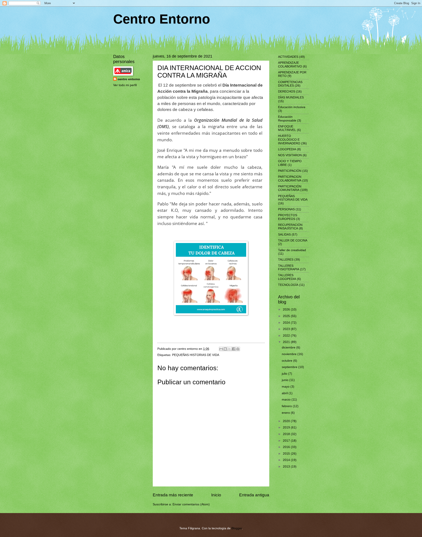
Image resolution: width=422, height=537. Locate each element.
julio (285, 373)
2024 (287, 322)
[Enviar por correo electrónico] (221, 349)
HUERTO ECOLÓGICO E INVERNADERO (289, 139)
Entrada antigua (254, 495)
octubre (287, 360)
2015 (287, 453)
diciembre (289, 347)
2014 (287, 460)
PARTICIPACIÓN (289, 170)
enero (286, 412)
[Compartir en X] (229, 349)
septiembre (290, 367)
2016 (287, 447)
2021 (287, 342)
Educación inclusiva (291, 107)
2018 (287, 434)
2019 (287, 427)
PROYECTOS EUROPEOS (287, 217)
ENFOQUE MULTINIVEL (287, 128)
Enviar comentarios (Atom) (191, 504)
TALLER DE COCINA (292, 240)
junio (285, 380)
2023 (287, 329)
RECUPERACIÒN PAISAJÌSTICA (290, 226)
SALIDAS (284, 234)
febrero (287, 406)
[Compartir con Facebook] (233, 349)
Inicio (216, 495)
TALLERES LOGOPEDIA (287, 277)
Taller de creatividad (292, 250)
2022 (287, 335)
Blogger (236, 528)
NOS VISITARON (290, 155)
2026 (287, 309)
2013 (287, 466)
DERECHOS (286, 91)
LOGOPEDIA (287, 149)
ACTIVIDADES (288, 56)
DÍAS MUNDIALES (291, 97)
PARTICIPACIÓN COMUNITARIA (289, 188)
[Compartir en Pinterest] (238, 349)
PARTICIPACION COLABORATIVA (289, 178)
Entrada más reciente (173, 495)
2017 (287, 440)
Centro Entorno (161, 19)
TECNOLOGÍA (288, 285)
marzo (286, 399)
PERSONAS (286, 209)
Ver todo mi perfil (125, 85)
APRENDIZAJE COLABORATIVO (290, 64)
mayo (286, 386)
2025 (287, 316)
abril (285, 393)
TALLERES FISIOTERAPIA (288, 267)
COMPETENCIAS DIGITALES (290, 83)
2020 (287, 421)
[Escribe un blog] (225, 349)
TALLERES (285, 259)
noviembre (289, 354)
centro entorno (129, 79)
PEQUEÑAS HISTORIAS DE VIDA (195, 355)
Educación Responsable (287, 118)
